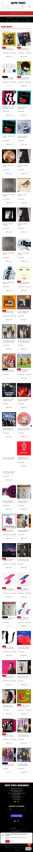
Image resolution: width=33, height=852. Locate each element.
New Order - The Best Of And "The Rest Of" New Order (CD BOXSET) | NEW (23, 589)
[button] (4, 3)
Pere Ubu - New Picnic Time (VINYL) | (9, 136)
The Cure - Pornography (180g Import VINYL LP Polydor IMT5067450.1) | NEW (23, 400)
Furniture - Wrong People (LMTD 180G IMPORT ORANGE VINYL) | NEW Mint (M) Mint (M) (24, 531)
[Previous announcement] (3, 13)
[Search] (22, 6)
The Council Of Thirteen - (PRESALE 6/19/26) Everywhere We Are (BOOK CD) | (9, 560)
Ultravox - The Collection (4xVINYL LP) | (8, 283)
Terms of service (8, 847)
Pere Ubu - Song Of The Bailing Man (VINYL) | (23, 136)
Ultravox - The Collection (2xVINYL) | (23, 253)
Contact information (25, 847)
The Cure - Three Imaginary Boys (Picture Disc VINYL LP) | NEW (24, 429)
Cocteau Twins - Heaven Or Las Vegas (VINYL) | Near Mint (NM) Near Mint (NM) (24, 648)
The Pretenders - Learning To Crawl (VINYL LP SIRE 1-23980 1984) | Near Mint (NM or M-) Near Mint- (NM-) (9, 341)
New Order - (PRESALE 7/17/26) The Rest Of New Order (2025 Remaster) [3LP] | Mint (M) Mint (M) (8, 589)
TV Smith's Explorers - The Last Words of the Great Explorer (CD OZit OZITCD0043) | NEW (24, 49)
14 (22, 780)
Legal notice (17, 850)
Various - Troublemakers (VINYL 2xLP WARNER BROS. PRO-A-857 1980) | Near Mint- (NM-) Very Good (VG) (24, 312)
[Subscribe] (24, 809)
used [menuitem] (7, 21)
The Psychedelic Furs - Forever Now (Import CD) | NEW (9, 49)
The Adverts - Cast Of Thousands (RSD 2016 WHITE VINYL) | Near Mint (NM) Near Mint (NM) (23, 764)
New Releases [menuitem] (10, 17)
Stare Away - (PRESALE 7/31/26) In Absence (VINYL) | (9, 648)
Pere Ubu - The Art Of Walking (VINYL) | (22, 107)
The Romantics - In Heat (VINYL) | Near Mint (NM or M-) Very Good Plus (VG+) (23, 560)
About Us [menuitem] (28, 21)
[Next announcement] (30, 13)
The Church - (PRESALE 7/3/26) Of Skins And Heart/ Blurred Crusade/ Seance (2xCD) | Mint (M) (8, 531)
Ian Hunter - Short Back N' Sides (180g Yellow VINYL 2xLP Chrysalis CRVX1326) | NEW (24, 78)
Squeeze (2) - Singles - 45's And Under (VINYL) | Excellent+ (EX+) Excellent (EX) (24, 501)
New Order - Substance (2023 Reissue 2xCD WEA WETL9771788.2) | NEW (8, 78)
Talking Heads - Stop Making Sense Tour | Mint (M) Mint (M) (23, 458)
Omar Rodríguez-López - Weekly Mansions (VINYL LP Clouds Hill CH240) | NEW (9, 312)
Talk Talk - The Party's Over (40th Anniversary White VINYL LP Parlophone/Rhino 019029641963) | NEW (24, 283)
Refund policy (19, 845)
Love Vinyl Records (11, 845)
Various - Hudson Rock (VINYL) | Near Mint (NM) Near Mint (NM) (23, 735)
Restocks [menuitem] (18, 17)
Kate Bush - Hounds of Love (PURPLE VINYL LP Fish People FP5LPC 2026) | (9, 501)
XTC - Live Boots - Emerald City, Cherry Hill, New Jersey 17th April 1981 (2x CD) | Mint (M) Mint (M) (24, 706)
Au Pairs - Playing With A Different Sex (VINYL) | (23, 370)
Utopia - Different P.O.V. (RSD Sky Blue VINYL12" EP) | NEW (9, 429)
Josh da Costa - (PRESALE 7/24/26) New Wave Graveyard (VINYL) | (8, 677)
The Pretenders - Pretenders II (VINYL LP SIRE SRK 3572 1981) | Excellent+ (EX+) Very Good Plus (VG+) (24, 341)
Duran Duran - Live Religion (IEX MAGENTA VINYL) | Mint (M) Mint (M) (8, 735)
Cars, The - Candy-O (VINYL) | (22, 195)
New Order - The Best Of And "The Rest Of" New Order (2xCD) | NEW (23, 618)
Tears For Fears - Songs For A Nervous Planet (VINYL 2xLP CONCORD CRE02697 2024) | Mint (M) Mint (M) (9, 458)
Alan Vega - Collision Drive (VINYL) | (9, 195)
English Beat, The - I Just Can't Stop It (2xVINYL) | (8, 107)
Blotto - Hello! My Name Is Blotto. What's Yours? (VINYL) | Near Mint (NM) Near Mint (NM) (24, 677)
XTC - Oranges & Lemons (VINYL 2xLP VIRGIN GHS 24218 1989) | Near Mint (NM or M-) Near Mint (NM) (9, 370)
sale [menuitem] (22, 21)
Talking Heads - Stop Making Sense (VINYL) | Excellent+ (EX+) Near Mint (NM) (9, 706)
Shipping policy (16, 847)
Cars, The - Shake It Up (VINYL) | (8, 166)
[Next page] (27, 780)
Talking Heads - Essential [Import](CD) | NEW (8, 400)
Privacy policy (26, 845)
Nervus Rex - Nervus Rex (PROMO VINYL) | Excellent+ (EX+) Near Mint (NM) (9, 764)
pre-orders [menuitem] (26, 17)
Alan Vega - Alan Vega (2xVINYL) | (8, 224)
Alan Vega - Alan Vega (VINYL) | (23, 166)
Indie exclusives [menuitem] (15, 21)
